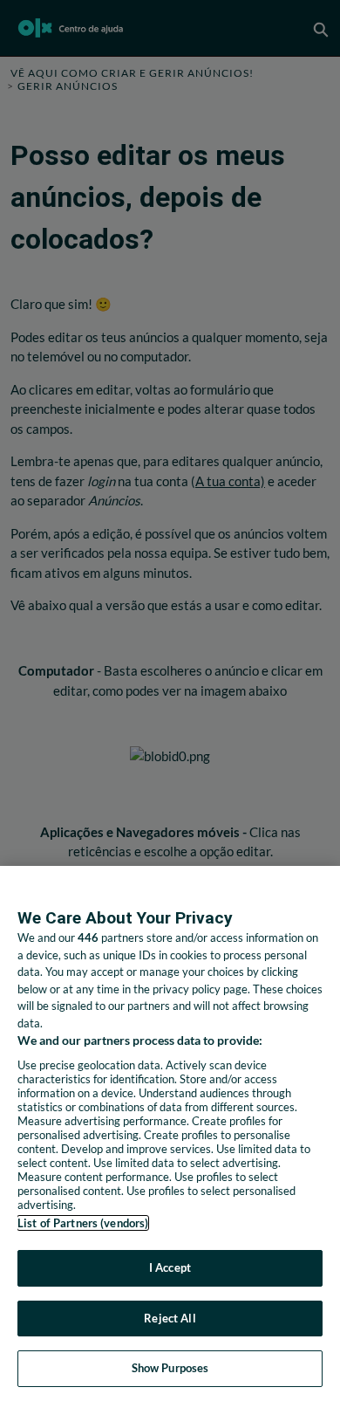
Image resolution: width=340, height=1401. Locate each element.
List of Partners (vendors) (82, 1223)
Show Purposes (170, 1368)
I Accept (170, 1267)
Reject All (169, 1318)
